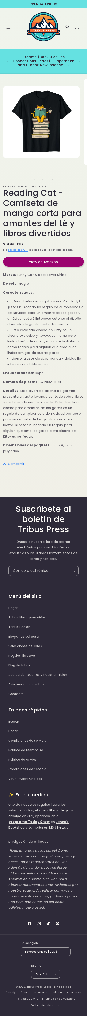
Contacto (16, 694)
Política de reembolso (25, 750)
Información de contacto (58, 998)
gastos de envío (18, 250)
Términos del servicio (34, 992)
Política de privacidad (45, 1005)
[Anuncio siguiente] (79, 61)
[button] (8, 26)
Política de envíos (22, 760)
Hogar (13, 608)
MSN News (57, 827)
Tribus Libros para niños (27, 617)
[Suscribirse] (73, 571)
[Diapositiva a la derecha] (52, 178)
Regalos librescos (22, 656)
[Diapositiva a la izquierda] (34, 178)
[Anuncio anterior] (7, 61)
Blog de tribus (19, 665)
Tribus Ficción (19, 627)
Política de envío (27, 998)
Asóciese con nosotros (26, 684)
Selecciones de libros (25, 646)
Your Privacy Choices (25, 779)
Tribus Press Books (39, 987)
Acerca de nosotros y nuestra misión (37, 675)
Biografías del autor (24, 636)
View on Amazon (43, 262)
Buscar (13, 721)
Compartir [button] (16, 464)
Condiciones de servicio (27, 740)
